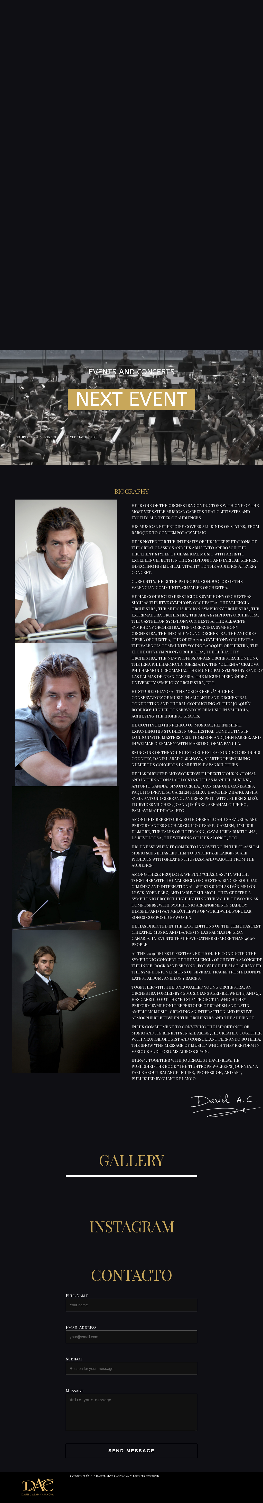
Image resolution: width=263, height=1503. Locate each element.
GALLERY (131, 1159)
